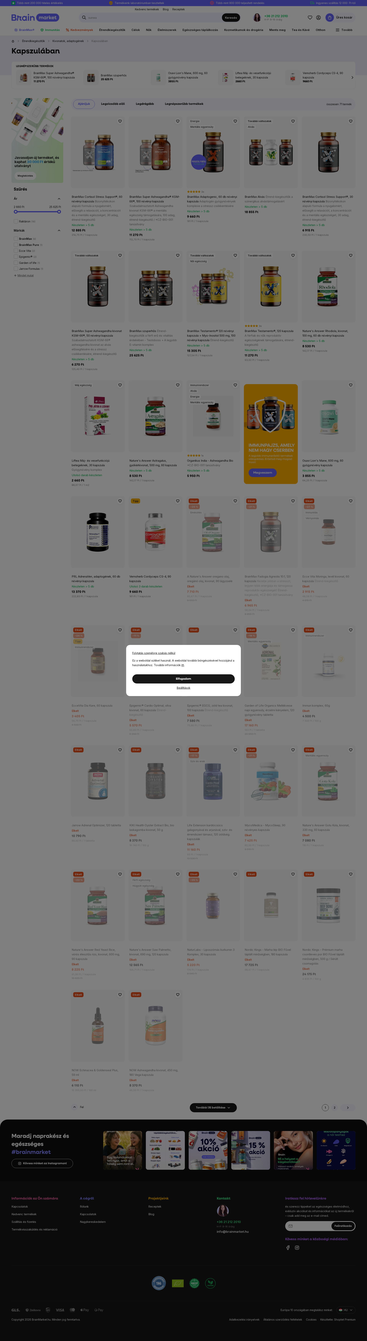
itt (182, 665)
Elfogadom (183, 679)
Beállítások (183, 687)
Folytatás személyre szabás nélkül (153, 653)
